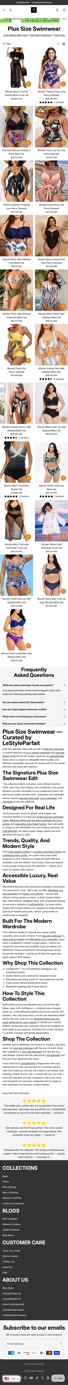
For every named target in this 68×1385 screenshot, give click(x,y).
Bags (5, 1176)
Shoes (6, 1181)
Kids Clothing (9, 1187)
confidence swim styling (15, 855)
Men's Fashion (10, 1218)
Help (5, 1272)
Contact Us (8, 1261)
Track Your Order (11, 1250)
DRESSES (55, 18)
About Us (7, 1267)
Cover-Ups (59, 35)
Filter (8, 43)
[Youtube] (31, 1378)
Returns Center (10, 1256)
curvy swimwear (48, 798)
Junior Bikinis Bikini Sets (15, 35)
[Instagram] (26, 1378)
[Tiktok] (37, 1378)
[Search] (10, 9)
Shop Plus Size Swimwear (16, 1093)
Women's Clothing (12, 1198)
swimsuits (7, 801)
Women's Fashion (12, 1224)
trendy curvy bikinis (32, 893)
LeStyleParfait (56, 756)
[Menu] (3, 10)
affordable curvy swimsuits (44, 939)
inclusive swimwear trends (47, 851)
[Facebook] (20, 1378)
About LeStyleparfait (13, 1304)
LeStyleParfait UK (12, 1293)
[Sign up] (60, 1343)
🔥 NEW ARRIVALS (12, 18)
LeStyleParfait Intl (12, 1298)
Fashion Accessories (13, 1203)
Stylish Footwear (11, 1229)
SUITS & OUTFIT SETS (36, 18)
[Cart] (64, 9)
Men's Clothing (10, 1192)
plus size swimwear (54, 749)
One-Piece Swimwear (41, 35)
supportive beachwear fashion (30, 824)
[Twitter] (42, 1378)
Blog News (8, 1235)
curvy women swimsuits (38, 752)
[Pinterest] (48, 1378)
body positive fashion (19, 851)
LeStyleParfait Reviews (14, 1315)
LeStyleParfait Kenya (13, 1309)
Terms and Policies (34, 1370)
